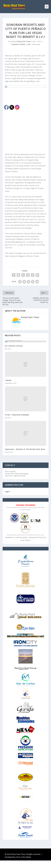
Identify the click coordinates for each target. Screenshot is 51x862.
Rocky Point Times (23, 41)
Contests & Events (18, 44)
